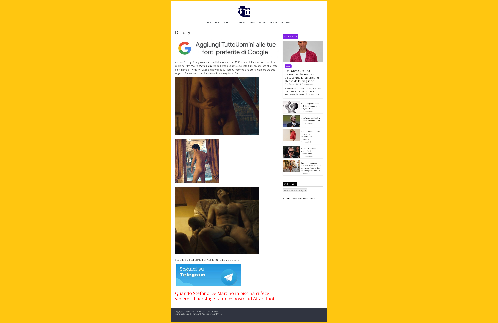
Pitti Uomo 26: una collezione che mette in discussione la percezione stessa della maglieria (302, 76)
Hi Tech (274, 22)
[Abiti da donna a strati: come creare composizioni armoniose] (291, 130)
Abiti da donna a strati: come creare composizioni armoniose (310, 135)
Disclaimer (303, 198)
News (217, 22)
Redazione (287, 198)
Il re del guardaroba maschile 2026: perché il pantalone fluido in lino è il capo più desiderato (311, 167)
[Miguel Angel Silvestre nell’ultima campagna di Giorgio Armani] (291, 102)
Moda (252, 22)
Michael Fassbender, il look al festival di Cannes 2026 (310, 151)
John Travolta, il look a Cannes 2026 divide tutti (311, 119)
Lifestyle (285, 22)
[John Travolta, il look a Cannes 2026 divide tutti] (291, 117)
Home (208, 22)
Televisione (240, 22)
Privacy (312, 198)
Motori (263, 22)
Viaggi (227, 22)
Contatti (295, 198)
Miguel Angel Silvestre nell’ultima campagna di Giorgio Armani (310, 106)
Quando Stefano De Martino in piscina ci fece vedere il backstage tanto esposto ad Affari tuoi (224, 296)
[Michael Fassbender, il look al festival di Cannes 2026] (291, 147)
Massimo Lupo (307, 84)
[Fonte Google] (227, 48)
